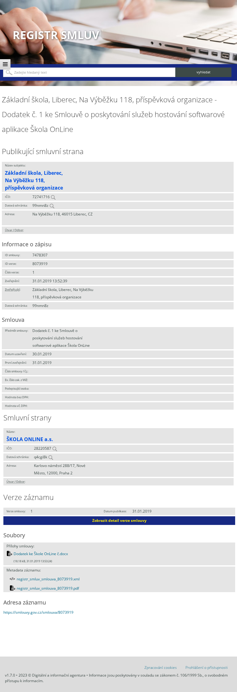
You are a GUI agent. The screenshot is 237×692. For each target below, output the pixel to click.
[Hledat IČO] (53, 196)
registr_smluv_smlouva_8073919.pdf (48, 588)
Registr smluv (56, 35)
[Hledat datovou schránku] (51, 205)
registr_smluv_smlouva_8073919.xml (48, 579)
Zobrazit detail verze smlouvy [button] (119, 520)
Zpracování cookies (160, 667)
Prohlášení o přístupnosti (206, 667)
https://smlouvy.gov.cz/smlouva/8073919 (38, 612)
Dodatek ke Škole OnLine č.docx (41, 553)
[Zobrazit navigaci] (5, 64)
